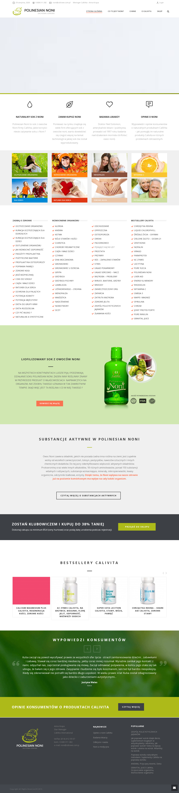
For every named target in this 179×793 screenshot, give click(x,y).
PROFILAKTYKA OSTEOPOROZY (30, 262)
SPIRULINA (139, 301)
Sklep (159, 11)
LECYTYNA (139, 264)
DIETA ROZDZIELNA (25, 308)
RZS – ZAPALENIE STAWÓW (107, 259)
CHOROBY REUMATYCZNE (67, 247)
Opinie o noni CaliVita (102, 732)
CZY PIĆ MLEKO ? (24, 312)
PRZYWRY (99, 255)
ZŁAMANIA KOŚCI (103, 313)
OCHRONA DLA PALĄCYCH (28, 291)
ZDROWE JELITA (102, 301)
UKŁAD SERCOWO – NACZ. (107, 272)
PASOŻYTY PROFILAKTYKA (28, 253)
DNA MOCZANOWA (64, 259)
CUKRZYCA (60, 243)
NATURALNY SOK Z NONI (30, 116)
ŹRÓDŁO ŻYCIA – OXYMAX (146, 234)
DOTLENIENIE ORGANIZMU (28, 245)
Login (161, 2)
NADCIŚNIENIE (62, 301)
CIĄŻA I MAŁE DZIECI (25, 283)
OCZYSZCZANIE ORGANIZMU (29, 226)
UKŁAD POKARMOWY (104, 268)
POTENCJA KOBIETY (25, 295)
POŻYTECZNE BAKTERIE (27, 258)
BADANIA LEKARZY (109, 116)
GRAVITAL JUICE (141, 318)
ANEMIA (59, 230)
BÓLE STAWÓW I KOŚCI (66, 238)
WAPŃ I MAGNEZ (142, 297)
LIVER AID (138, 276)
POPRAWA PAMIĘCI (25, 266)
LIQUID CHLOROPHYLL (145, 230)
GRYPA (58, 272)
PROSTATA (100, 251)
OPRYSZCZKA (101, 230)
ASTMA (58, 234)
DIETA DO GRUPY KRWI (26, 304)
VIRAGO (137, 251)
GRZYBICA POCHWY (64, 280)
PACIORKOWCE (102, 243)
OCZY (57, 310)
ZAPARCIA (99, 293)
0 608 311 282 (41, 2)
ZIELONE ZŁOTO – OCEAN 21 (147, 238)
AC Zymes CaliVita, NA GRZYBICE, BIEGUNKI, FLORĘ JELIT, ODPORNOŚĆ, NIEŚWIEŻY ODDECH (70, 612)
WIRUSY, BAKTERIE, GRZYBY (108, 280)
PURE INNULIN (141, 314)
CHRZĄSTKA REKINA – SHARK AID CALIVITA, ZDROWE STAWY (147, 611)
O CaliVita (146, 11)
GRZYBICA (60, 276)
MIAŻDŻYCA (60, 297)
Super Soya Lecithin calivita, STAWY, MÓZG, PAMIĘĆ (109, 611)
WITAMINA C (140, 289)
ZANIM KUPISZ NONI (69, 116)
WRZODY (99, 285)
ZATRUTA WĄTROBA (104, 297)
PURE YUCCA (140, 268)
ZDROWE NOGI (23, 270)
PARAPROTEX (140, 255)
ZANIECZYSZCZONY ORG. (106, 289)
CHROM (137, 306)
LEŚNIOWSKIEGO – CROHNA (68, 289)
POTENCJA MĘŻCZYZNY (26, 300)
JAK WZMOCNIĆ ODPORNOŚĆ (29, 249)
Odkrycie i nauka (100, 742)
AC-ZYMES (139, 259)
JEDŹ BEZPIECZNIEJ (24, 274)
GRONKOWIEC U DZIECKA (67, 268)
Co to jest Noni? (116, 11)
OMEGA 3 (138, 293)
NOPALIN (138, 247)
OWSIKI (98, 238)
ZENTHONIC (140, 243)
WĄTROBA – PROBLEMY (106, 276)
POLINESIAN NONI (142, 272)
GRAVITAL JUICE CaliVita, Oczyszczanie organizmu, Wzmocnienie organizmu (142, 770)
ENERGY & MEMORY (143, 280)
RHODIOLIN (139, 285)
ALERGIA (59, 226)
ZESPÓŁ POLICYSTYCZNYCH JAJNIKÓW (144, 733)
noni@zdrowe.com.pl (61, 2)
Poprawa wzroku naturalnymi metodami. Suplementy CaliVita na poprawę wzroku (146, 757)
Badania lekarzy (100, 737)
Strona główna (94, 11)
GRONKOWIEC (61, 264)
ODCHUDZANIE (102, 226)
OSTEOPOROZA (102, 234)
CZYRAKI (59, 255)
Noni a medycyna (101, 746)
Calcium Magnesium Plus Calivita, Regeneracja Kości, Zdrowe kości (31, 611)
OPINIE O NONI (149, 116)
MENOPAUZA (61, 293)
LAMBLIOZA (60, 285)
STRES (97, 264)
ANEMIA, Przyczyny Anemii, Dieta (146, 763)
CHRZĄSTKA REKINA (143, 226)
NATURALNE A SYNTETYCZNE (29, 316)
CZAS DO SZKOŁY (24, 279)
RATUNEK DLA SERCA (26, 287)
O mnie (132, 11)
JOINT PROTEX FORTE (144, 310)
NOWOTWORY (62, 306)
